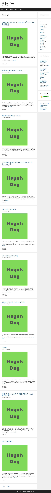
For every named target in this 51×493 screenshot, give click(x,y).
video (41, 49)
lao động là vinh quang (10, 256)
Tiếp (8, 486)
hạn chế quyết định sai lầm (11, 116)
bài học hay (42, 24)
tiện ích (41, 44)
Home (2, 9)
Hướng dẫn (42, 35)
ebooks (41, 30)
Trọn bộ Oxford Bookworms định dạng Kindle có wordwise (44, 68)
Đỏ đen (4, 347)
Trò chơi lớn (42, 47)
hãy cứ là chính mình (9, 209)
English (6, 9)
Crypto (41, 29)
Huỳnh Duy (8, 3)
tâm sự (41, 43)
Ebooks (16, 9)
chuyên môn (42, 27)
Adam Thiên (5, 63)
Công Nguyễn (43, 78)
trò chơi (41, 46)
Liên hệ (20, 9)
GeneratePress (31, 491)
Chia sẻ (4, 62)
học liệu (41, 34)
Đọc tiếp (14, 60)
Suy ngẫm (42, 41)
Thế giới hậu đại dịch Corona (12, 70)
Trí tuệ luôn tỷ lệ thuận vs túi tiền (13, 302)
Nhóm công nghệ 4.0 (44, 103)
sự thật (41, 40)
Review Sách (42, 37)
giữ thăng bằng (7, 441)
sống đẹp (42, 38)
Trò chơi (11, 9)
